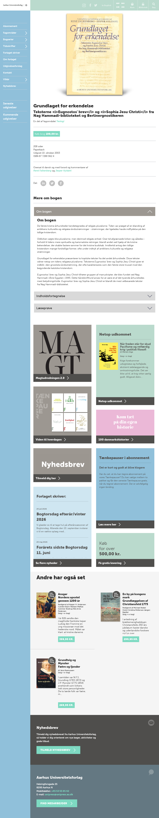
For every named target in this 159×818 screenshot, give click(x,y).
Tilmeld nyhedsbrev (55, 749)
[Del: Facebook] (61, 183)
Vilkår (6, 79)
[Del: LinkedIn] (44, 183)
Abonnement (10, 26)
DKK (123, 3)
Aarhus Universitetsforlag (15, 5)
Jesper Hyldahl (63, 170)
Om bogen (44, 211)
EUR (117, 7)
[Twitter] (95, 5)
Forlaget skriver (11, 52)
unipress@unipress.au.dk (59, 794)
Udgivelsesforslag (12, 66)
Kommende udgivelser (10, 116)
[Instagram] (84, 5)
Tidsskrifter (9, 46)
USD (122, 7)
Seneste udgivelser (10, 105)
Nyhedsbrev (9, 86)
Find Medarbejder (53, 803)
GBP (117, 3)
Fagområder (9, 32)
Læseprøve (44, 308)
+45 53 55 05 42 (60, 791)
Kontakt (7, 72)
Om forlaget (9, 59)
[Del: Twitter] (52, 183)
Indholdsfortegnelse (50, 296)
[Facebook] (90, 5)
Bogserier (8, 39)
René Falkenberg (42, 170)
